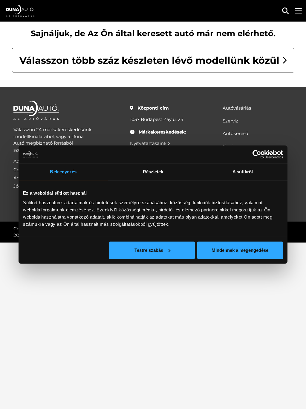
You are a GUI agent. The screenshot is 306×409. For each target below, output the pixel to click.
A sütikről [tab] (242, 171)
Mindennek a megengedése (240, 249)
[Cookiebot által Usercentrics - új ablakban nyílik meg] (257, 154)
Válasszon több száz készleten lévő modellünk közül (150, 60)
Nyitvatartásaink (149, 143)
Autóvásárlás (237, 108)
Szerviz (230, 121)
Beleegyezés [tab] (63, 171)
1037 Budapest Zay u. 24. (157, 119)
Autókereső (235, 133)
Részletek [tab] (153, 171)
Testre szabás (148, 249)
